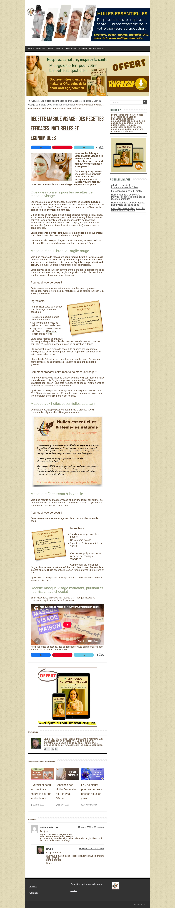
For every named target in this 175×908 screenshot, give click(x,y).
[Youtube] (141, 904)
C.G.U (73, 890)
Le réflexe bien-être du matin (126, 191)
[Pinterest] (139, 904)
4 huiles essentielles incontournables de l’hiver (124, 186)
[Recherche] (145, 102)
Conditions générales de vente (86, 884)
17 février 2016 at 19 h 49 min (91, 827)
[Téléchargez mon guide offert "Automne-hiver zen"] (67, 696)
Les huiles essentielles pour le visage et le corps (66, 101)
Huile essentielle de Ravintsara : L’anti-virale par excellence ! (128, 203)
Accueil (34, 101)
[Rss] (135, 904)
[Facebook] (137, 904)
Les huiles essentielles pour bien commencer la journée (128, 209)
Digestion (59, 48)
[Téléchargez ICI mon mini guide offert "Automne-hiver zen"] (87, 75)
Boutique (31, 48)
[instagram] (144, 904)
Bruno (49, 849)
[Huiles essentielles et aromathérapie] (87, 23)
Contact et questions (96, 48)
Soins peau (83, 48)
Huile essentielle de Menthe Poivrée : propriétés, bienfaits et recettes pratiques (128, 196)
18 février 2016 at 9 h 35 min (91, 848)
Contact (33, 892)
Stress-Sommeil (70, 48)
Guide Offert (40, 48)
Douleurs (51, 48)
